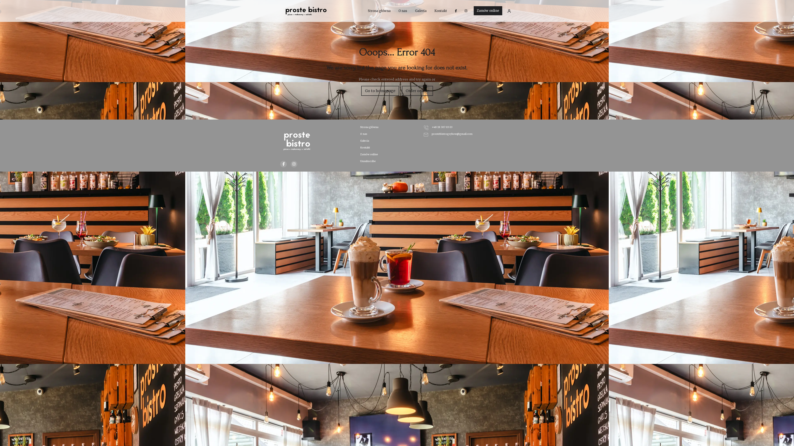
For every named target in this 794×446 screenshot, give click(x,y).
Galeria (364, 140)
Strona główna (369, 127)
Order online (417, 90)
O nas (363, 133)
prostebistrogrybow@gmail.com (452, 133)
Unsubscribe (368, 161)
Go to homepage (380, 90)
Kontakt (365, 147)
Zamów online (488, 11)
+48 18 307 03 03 (442, 127)
